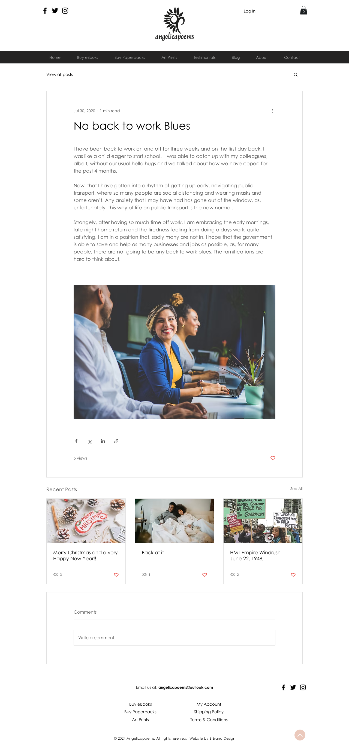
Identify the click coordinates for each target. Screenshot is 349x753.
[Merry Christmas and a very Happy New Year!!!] (86, 521)
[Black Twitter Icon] (55, 11)
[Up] (299, 735)
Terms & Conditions (209, 719)
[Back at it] (174, 521)
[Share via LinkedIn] (103, 441)
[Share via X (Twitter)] (89, 441)
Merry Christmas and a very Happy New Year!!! (85, 555)
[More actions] (272, 110)
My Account (209, 704)
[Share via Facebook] (76, 441)
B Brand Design (222, 738)
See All (296, 488)
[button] (303, 10)
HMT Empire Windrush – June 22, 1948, (257, 555)
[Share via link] (116, 441)
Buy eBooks (140, 704)
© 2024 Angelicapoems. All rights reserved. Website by (161, 738)
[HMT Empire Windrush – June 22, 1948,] (263, 521)
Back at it (153, 552)
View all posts (59, 74)
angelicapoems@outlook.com (185, 687)
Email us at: (146, 687)
